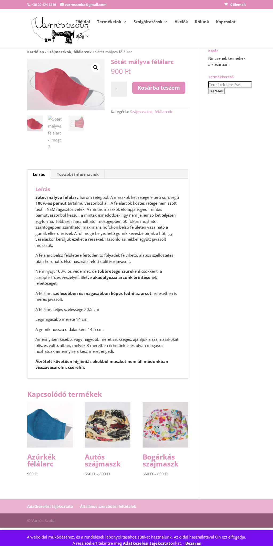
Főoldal (82, 22)
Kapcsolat (226, 22)
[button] (96, 67)
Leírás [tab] (39, 174)
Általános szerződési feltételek (108, 506)
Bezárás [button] (193, 543)
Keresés (216, 91)
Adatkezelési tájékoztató (148, 543)
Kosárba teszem (159, 87)
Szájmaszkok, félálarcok (69, 51)
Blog (79, 36)
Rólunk (202, 22)
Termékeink (109, 22)
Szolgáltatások (148, 22)
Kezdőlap (35, 51)
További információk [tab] (78, 174)
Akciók (181, 22)
